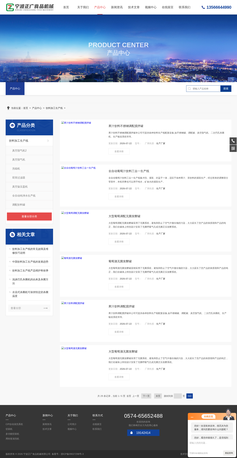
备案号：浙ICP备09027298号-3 (68, 454)
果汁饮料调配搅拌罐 (122, 306)
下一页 (146, 396)
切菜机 (9, 429)
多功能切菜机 (12, 434)
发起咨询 (229, 453)
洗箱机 (16, 168)
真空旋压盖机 (20, 186)
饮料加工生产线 (54, 108)
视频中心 (151, 7)
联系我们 (184, 7)
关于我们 (83, 7)
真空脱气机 (18, 159)
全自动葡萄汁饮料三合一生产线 (129, 171)
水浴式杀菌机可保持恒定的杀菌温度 (30, 294)
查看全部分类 (29, 216)
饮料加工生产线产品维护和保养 (30, 270)
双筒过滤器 (18, 177)
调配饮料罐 (18, 204)
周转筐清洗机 (12, 438)
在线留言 (167, 7)
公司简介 (72, 424)
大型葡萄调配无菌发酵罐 (124, 216)
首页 (66, 7)
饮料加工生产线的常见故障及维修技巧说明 (30, 251)
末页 (158, 396)
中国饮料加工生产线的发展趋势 (30, 261)
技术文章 (134, 7)
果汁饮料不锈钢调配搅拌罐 (126, 126)
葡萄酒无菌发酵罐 (120, 261)
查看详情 (118, 151)
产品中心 (100, 7)
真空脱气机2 (19, 150)
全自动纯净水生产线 (23, 195)
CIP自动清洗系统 (14, 424)
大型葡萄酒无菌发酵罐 (123, 351)
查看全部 (16, 308)
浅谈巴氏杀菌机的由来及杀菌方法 (30, 281)
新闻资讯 (117, 7)
